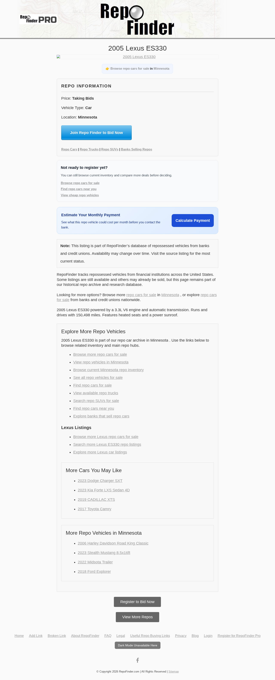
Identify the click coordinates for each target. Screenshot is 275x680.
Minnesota (161, 68)
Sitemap (173, 671)
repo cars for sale (141, 295)
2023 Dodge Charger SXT (100, 481)
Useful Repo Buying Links (150, 636)
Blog (195, 636)
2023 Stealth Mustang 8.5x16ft (104, 553)
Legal (120, 636)
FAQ (107, 636)
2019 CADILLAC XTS (96, 499)
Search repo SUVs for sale (96, 401)
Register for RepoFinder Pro (239, 636)
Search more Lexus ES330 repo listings (107, 444)
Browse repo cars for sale (129, 68)
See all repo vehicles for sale (98, 377)
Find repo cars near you (78, 189)
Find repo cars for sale (92, 385)
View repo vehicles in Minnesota (100, 362)
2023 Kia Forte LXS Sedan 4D (104, 490)
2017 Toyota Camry (94, 509)
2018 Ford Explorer (94, 571)
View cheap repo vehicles (80, 195)
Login (208, 636)
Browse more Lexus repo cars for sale (105, 437)
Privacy (180, 636)
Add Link (36, 636)
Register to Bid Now (137, 602)
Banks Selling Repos (136, 149)
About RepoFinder (85, 636)
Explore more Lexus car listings (100, 452)
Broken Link (57, 636)
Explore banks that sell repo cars (101, 416)
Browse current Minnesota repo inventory (108, 370)
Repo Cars (69, 149)
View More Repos (137, 617)
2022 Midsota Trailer (95, 562)
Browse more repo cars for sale (100, 354)
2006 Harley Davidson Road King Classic (113, 543)
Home (19, 636)
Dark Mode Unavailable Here (137, 645)
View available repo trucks (95, 393)
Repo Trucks (89, 149)
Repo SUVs (109, 149)
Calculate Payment (193, 220)
